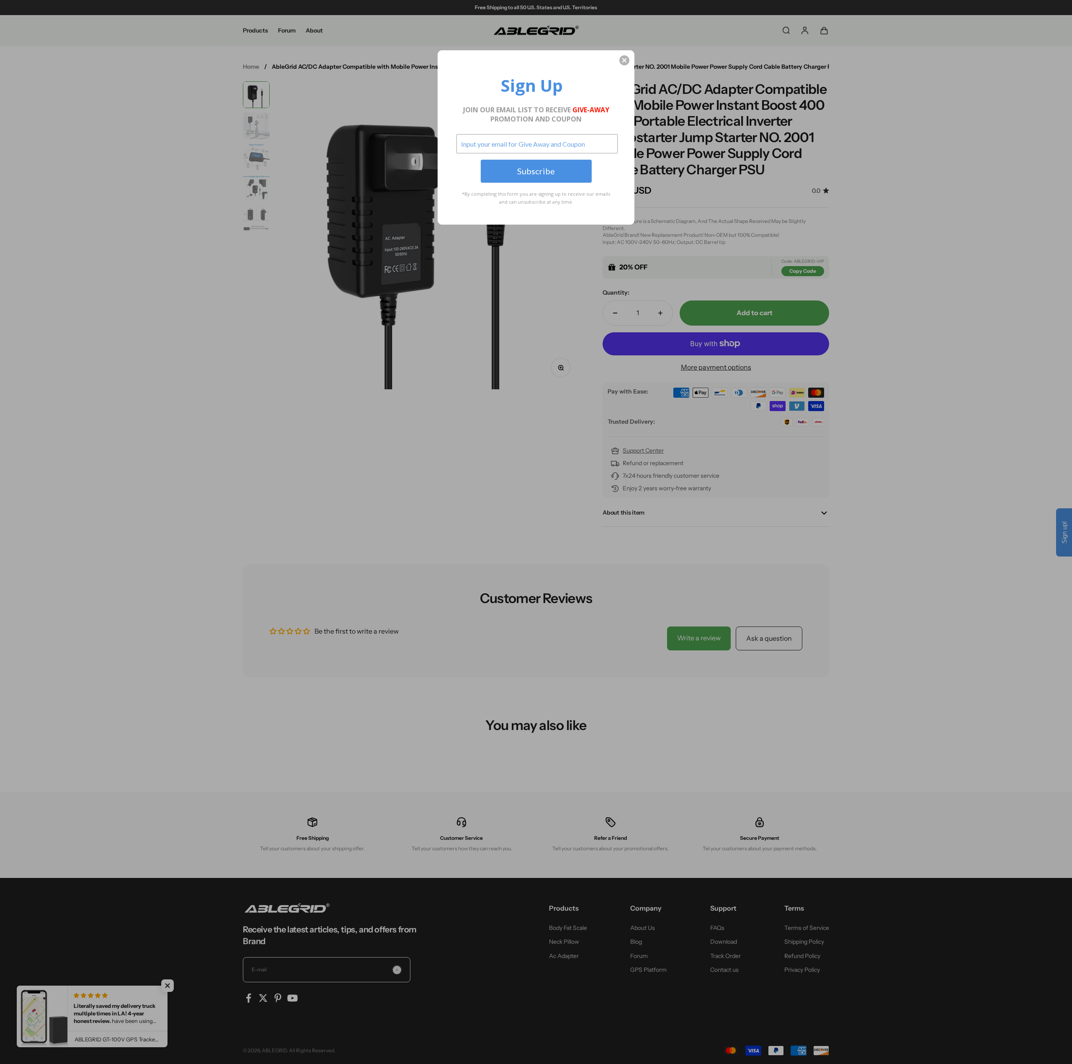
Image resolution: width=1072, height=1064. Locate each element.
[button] (624, 60)
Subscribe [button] (536, 171)
